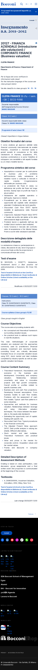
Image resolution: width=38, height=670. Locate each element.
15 (32, 88)
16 (35, 88)
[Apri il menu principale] (36, 4)
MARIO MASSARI (8, 109)
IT (31, 4)
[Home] (8, 4)
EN (26, 4)
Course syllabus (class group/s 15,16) (17, 313)
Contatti (31, 20)
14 (28, 88)
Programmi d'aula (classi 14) (13, 130)
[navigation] (19, 11)
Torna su (30, 514)
